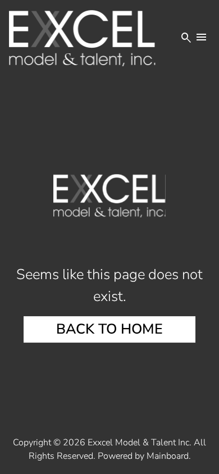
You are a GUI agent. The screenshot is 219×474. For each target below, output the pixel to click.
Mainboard (168, 456)
